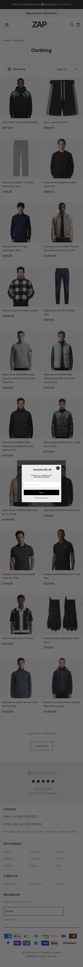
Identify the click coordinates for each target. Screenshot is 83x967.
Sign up (41, 492)
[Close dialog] (58, 468)
